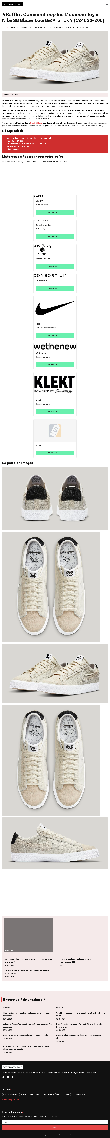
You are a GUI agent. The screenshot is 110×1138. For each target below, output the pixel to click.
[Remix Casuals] (55, 249)
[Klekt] (55, 384)
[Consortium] (55, 275)
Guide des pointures (10, 1100)
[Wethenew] (55, 346)
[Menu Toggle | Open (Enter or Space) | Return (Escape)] (107, 4)
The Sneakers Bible (12, 4)
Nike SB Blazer (36, 123)
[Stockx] (55, 430)
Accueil (5, 27)
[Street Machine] (55, 220)
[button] (106, 95)
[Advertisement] (55, 180)
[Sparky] (55, 196)
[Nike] (55, 308)
